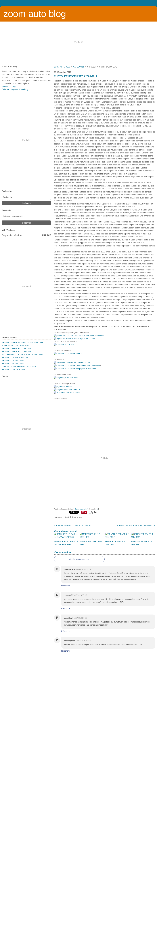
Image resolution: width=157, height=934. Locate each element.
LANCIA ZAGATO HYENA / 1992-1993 (19, 366)
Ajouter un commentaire (79, 559)
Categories (78, 66)
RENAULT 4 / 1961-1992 (13, 360)
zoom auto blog (62, 66)
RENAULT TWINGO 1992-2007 (15, 357)
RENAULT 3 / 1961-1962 (13, 363)
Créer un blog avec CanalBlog (15, 89)
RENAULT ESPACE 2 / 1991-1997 (17, 348)
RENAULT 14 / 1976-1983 (13, 369)
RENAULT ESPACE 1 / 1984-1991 (17, 351)
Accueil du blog (8, 86)
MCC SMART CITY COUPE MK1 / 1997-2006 (22, 354)
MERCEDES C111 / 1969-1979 (15, 345)
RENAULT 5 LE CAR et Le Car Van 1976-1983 (22, 342)
